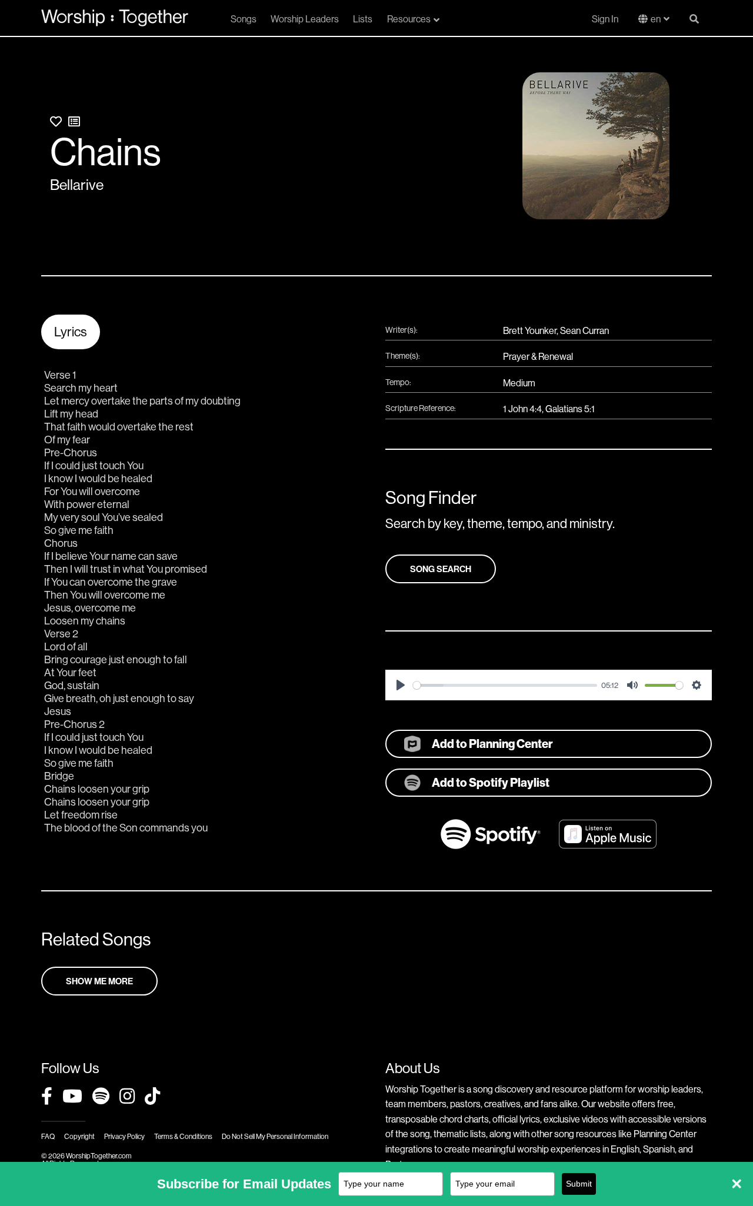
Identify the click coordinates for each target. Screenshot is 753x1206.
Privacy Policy (124, 1136)
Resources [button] (409, 19)
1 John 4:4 (522, 409)
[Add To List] (74, 121)
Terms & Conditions (183, 1136)
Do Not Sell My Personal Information (275, 1136)
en (656, 19)
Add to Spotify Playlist (490, 782)
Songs (243, 19)
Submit (579, 1183)
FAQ (48, 1136)
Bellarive (77, 184)
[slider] (505, 685)
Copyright (79, 1136)
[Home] (114, 17)
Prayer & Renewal (538, 356)
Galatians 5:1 (570, 409)
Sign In (605, 19)
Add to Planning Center (492, 743)
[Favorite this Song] (56, 121)
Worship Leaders (305, 19)
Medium (519, 383)
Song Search (440, 568)
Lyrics (70, 331)
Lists (362, 19)
